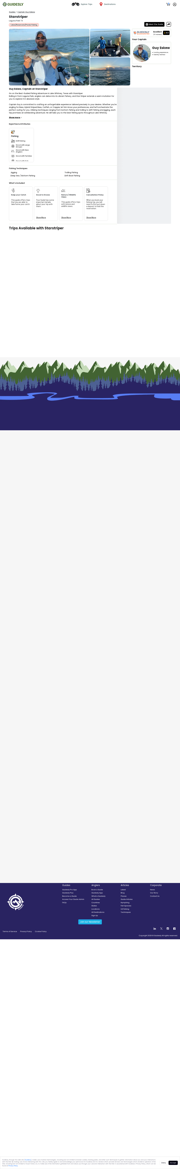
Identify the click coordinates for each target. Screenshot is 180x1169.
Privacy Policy (13, 1166)
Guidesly (28, 1160)
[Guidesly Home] (12, 4)
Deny (163, 1163)
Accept (173, 1163)
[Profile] (175, 4)
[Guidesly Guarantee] (141, 32)
